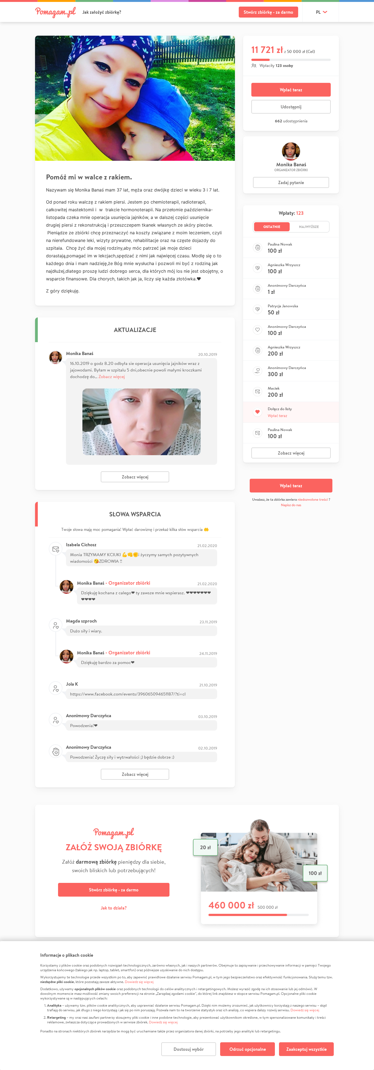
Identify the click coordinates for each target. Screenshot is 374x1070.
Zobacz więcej (112, 376)
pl (318, 12)
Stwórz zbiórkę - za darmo (268, 12)
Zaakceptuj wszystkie (306, 1049)
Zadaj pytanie (291, 182)
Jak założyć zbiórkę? (101, 12)
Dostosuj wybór (189, 1049)
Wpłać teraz (291, 90)
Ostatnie (271, 226)
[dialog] (187, 1005)
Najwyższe (309, 226)
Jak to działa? (114, 908)
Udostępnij (291, 107)
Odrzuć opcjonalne (247, 1049)
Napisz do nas (291, 505)
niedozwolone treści (313, 499)
